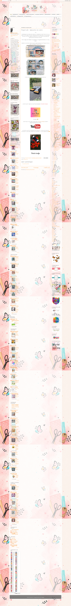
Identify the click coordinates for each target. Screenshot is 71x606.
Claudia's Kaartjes (14, 69)
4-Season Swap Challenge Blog (14, 474)
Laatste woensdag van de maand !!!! (17, 167)
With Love (55, 104)
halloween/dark (54, 208)
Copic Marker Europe (14, 543)
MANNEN (53, 14)
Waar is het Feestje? (57, 142)
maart (55, 157)
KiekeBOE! (55, 119)
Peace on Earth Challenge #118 (16, 279)
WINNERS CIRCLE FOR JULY (16, 248)
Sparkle (55, 106)
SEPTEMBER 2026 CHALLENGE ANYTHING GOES (17, 421)
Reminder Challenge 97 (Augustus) (17, 439)
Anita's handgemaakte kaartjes (14, 200)
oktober (55, 97)
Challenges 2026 (20, 16)
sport (53, 232)
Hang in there (56, 125)
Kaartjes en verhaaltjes (13, 193)
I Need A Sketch (14, 531)
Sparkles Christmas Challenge (15, 291)
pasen (53, 229)
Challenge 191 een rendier (16, 265)
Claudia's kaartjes (44, 104)
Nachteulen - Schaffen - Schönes (15, 444)
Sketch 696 (17, 225)
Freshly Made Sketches (14, 217)
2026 (54, 90)
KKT (52, 184)
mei (54, 154)
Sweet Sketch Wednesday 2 (14, 246)
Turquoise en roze (16, 194)
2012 (54, 175)
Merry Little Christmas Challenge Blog (15, 306)
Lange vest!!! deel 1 (57, 123)
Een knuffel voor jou (57, 144)
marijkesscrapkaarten (15, 158)
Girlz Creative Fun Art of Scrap (56, 42)
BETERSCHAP (15, 14)
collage (53, 200)
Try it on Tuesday (15, 339)
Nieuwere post (24, 167)
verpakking (53, 237)
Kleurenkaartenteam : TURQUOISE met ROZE (16, 174)
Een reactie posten (26, 163)
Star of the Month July (17, 388)
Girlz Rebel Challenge (55, 39)
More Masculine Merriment (17, 272)
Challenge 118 (16, 240)
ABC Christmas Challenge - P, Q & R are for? (17, 287)
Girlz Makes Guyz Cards (56, 40)
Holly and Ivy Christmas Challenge (15, 256)
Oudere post (47, 167)
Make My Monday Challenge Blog (15, 353)
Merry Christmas (56, 121)
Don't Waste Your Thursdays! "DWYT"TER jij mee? (15, 533)
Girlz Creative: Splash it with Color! (56, 51)
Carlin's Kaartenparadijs (14, 437)
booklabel (53, 197)
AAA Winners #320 (16, 376)
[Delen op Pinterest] (47, 157)
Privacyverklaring (27, 16)
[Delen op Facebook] (46, 157)
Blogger (43, 597)
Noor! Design (14, 539)
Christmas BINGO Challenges (15, 518)
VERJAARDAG (13, 16)
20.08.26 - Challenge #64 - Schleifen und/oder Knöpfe (16, 447)
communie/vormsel (55, 201)
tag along (53, 234)
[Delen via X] (45, 157)
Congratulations (56, 132)
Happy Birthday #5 (57, 108)
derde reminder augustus (16, 233)
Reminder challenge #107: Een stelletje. (16, 476)
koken (53, 216)
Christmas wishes (56, 118)
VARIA (58, 14)
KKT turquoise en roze (16, 153)
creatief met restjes (55, 203)
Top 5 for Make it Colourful (16, 341)
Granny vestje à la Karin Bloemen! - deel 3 (57, 137)
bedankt (53, 195)
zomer (53, 241)
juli (54, 151)
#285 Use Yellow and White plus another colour (17, 356)
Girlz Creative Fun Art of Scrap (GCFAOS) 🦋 (15, 411)
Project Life (26, 159)
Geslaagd (57, 73)
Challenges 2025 (54, 69)
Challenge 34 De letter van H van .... (17, 396)
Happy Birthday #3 (57, 139)
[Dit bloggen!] (44, 157)
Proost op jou (56, 105)
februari (55, 158)
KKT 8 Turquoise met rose (16, 202)
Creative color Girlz (55, 44)
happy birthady (54, 210)
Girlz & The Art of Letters (55, 47)
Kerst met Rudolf (57, 79)
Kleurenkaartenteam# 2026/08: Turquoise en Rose (16, 181)
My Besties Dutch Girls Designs (15, 418)
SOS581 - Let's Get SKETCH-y (16, 334)
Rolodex (53, 188)
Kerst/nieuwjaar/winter (56, 185)
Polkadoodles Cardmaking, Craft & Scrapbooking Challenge (15, 427)
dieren (53, 205)
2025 (54, 92)
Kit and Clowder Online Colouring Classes (14, 546)
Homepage (35, 167)
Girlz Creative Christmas (56, 49)
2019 (54, 166)
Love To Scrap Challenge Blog (14, 492)
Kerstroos (55, 120)
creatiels (13, 145)
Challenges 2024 (54, 68)
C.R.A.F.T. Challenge (15, 386)
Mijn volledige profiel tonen (14, 36)
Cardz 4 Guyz (14, 467)
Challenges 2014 (54, 56)
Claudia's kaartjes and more (14, 67)
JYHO (53, 183)
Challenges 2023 (54, 67)
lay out (53, 217)
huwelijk (53, 212)
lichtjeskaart (54, 220)
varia (53, 235)
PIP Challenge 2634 (16, 323)
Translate (55, 31)
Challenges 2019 (54, 62)
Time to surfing (56, 124)
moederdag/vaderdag (55, 226)
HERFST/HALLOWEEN (30, 14)
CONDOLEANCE (22, 14)
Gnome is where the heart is (57, 113)
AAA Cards (14, 374)
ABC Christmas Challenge (14, 284)
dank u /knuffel (54, 204)
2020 (54, 165)
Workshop (53, 189)
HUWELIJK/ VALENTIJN (39, 14)
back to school (54, 193)
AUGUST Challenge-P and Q (17, 300)
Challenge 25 (16, 413)
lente (53, 219)
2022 (54, 162)
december (55, 94)
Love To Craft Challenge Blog (14, 510)
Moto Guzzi (55, 128)
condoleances (54, 202)
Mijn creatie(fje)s (14, 178)
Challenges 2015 (54, 58)
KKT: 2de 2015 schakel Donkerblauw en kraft (58, 84)
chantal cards (14, 151)
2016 (54, 170)
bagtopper (54, 194)
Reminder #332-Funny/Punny (17, 362)
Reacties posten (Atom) (30, 169)
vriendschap (54, 240)
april (55, 155)
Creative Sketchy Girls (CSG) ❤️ (14, 239)
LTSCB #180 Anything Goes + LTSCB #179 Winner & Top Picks (17, 495)
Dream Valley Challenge (14, 346)
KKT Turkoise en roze (16, 147)
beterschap (54, 196)
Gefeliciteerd (56, 150)
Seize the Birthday (15, 360)
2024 (54, 93)
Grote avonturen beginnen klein (56, 110)
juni (54, 153)
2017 (54, 169)
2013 (54, 174)
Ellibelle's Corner (14, 458)
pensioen (53, 230)
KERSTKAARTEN (47, 14)
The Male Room (14, 452)
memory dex (54, 225)
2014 (54, 173)
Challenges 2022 (54, 66)
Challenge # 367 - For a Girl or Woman (17, 348)
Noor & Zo (13, 538)
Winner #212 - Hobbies (16, 453)
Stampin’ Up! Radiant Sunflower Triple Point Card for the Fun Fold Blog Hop (15, 406)
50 (52, 179)
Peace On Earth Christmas (14, 277)
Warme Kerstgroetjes (56, 131)
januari (55, 159)
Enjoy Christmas (56, 111)
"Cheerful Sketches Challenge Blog (15, 232)
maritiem (53, 224)
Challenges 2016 (54, 59)
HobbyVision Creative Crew (14, 485)
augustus (55, 99)
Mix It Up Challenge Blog (15, 500)
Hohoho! (55, 129)
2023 (54, 161)
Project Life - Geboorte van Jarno (56, 147)
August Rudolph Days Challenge (16, 209)
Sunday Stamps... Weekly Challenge (14, 367)
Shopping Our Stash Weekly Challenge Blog (15, 332)
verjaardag (54, 236)
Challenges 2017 (54, 60)
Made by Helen (14, 207)
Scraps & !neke (14, 165)
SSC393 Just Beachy (16, 369)
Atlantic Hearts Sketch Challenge (14, 224)
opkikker (53, 228)
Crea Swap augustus (55, 103)
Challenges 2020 (54, 63)
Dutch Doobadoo (15, 541)
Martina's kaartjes (15, 171)
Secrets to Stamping (15, 404)
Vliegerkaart (56, 114)
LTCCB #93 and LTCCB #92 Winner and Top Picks (17, 513)
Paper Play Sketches (15, 529)
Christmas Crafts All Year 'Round (15, 298)
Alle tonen (18, 213)
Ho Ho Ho (55, 143)
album (53, 190)
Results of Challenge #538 (17, 382)
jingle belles (13, 270)
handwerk (53, 209)
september (56, 98)
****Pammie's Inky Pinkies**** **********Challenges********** (15, 320)
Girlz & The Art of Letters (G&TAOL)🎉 (15, 394)
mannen (53, 223)
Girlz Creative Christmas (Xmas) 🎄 (15, 263)
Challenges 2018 (54, 61)
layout (53, 218)
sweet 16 (53, 233)
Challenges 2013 (54, 55)
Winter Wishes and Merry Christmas (57, 116)
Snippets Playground (15, 380)
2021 (54, 164)
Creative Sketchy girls (55, 43)
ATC (52, 180)
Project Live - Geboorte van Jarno (56, 135)
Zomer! (55, 141)
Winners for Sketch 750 (17, 219)
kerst (53, 215)
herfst (53, 211)
